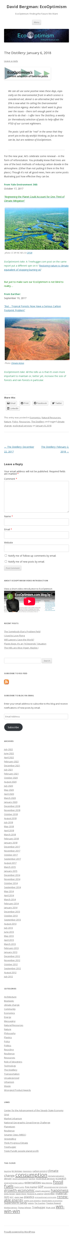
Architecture (10, 996)
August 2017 (10, 862)
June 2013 (9, 931)
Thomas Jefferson (24, 1207)
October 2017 (11, 854)
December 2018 (12, 806)
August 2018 (10, 818)
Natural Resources (51, 417)
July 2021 (8, 769)
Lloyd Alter (49, 1193)
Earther (32, 1178)
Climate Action (17, 363)
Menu (36, 22)
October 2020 (11, 777)
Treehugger (10, 1146)
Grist (6, 1114)
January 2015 (10, 871)
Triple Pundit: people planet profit (21, 1150)
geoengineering (51, 1187)
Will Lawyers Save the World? (19, 639)
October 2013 (11, 915)
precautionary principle (45, 1197)
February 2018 (11, 838)
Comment (10, 478)
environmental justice (14, 1183)
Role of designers (13, 1061)
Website (8, 542)
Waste (7, 1086)
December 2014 (12, 875)
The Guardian (39, 1203)
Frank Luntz (19, 1187)
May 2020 (9, 789)
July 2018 (8, 822)
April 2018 (9, 830)
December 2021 (12, 765)
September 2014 (12, 887)
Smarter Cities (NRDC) (15, 1134)
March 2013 (10, 944)
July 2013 (8, 927)
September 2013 (12, 919)
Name (8, 516)
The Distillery (37, 421)
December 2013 (12, 911)
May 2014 (9, 891)
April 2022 (9, 757)
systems (31, 1203)
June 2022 (9, 753)
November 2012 (12, 960)
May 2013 (9, 935)
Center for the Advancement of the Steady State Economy (33, 1110)
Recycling (9, 1049)
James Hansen (9, 1194)
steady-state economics (52, 1200)
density (8, 1178)
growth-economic (19, 1190)
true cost (50, 1207)
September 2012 (12, 968)
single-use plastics (32, 1200)
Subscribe (13, 727)
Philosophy (10, 1033)
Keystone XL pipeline (35, 1194)
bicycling (7, 1171)
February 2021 (11, 773)
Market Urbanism (13, 1118)
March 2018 (10, 834)
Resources (24, 421)
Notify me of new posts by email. (26, 561)
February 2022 (11, 761)
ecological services (22, 425)
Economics (35, 417)
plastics (29, 1197)
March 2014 (10, 899)
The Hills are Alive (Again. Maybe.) (21, 647)
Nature (7, 421)
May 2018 (9, 826)
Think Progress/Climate (16, 1142)
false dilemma (47, 1183)
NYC (12, 1197)
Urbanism (9, 1082)
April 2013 (9, 940)
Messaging (9, 1021)
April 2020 (9, 793)
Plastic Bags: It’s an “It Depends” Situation (25, 643)
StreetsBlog (10, 1138)
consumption (31, 1174)
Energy (7, 1017)
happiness (59, 1190)
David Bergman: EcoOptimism (37, 6)
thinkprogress (10, 1207)
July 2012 (8, 976)
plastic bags (18, 1197)
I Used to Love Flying (14, 635)
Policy (15, 421)
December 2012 (12, 956)
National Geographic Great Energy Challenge (27, 1122)
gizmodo (63, 1187)
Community (10, 1008)
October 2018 (11, 814)
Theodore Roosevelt (53, 1203)
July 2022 (8, 749)
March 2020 (10, 798)
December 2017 (12, 846)
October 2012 (11, 964)
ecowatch (61, 1178)
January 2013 (10, 952)
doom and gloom (20, 1178)
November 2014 (12, 879)
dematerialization (56, 1176)
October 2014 (11, 883)
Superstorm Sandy (15, 1203)
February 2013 (11, 948)
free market (31, 1186)
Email (8, 529)
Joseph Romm (21, 1194)
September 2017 (12, 858)
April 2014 (9, 895)
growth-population (42, 1191)
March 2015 (10, 866)
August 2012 (10, 972)
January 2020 (10, 802)
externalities (32, 1182)
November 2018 (12, 810)
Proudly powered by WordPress (19, 1231)
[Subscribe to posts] (6, 683)
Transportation (12, 1073)
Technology (10, 1065)
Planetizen (9, 1126)
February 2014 (11, 903)
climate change (12, 1004)
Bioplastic (9, 1000)
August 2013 (10, 923)
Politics (7, 1045)
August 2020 (10, 781)
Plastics (8, 1037)
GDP (40, 1187)
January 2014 (10, 907)
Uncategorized (11, 1077)
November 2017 (12, 850)
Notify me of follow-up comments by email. (32, 555)
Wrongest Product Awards (17, 1090)
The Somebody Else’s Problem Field (22, 631)
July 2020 (8, 785)
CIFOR (29, 252)
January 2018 (10, 842)
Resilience (9, 1053)
